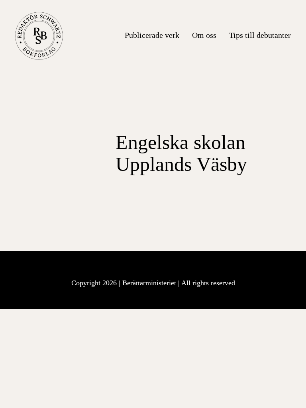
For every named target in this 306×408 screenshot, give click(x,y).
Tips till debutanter (260, 35)
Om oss (204, 35)
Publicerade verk (152, 35)
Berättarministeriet (150, 283)
